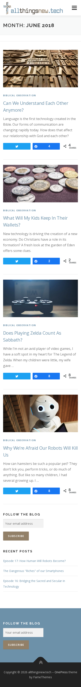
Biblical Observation (19, 95)
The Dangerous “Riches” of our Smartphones (33, 571)
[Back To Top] (40, 662)
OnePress (61, 672)
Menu (74, 7)
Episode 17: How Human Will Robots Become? (34, 561)
